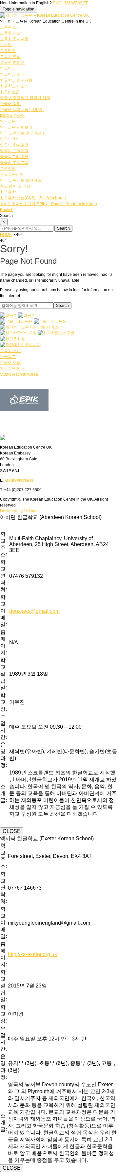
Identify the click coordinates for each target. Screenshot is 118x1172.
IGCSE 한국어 (12, 115)
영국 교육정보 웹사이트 (20, 180)
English (6, 209)
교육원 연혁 (10, 56)
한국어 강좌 (10, 103)
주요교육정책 (12, 174)
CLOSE (12, 831)
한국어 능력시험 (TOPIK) (22, 109)
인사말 (6, 45)
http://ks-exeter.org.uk (32, 954)
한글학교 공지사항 (16, 80)
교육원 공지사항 (14, 39)
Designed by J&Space (20, 511)
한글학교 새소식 (14, 86)
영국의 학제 (10, 139)
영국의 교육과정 (14, 151)
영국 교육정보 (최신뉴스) (22, 133)
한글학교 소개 (12, 74)
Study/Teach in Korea (19, 374)
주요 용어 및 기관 (15, 186)
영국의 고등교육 (14, 162)
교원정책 (8, 168)
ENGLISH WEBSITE (70, 3)
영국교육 (8, 121)
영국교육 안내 (12, 368)
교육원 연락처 (12, 62)
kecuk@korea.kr (19, 480)
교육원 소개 (10, 27)
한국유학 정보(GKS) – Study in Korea (33, 198)
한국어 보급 (10, 362)
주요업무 (8, 50)
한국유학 (8, 192)
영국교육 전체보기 (16, 127)
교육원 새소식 (12, 33)
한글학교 (8, 68)
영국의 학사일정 (14, 145)
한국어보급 (10, 92)
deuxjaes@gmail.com (34, 611)
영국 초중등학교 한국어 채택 (25, 98)
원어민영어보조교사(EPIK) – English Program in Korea (48, 204)
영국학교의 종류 (14, 156)
